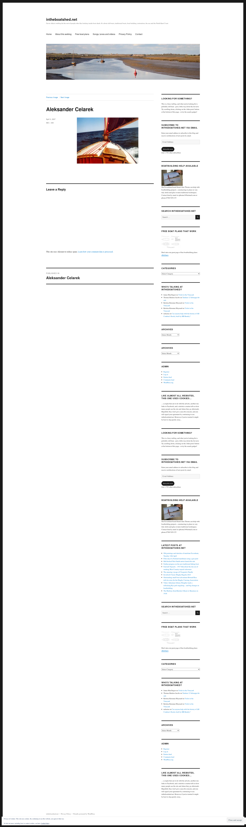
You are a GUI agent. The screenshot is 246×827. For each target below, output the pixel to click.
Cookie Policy (45, 823)
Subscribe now (168, 149)
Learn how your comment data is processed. (95, 251)
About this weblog (63, 34)
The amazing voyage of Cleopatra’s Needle (178, 572)
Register (166, 372)
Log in (165, 374)
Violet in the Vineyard (186, 295)
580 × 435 (50, 122)
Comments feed (168, 380)
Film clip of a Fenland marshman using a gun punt (180, 558)
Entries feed (167, 377)
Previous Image (52, 97)
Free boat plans (82, 34)
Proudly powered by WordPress (84, 814)
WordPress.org (168, 382)
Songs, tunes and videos (104, 34)
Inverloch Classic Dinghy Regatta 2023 (177, 575)
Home (49, 34)
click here (164, 255)
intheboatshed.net (61, 19)
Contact (138, 34)
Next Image (65, 97)
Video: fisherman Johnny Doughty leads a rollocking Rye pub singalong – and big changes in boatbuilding (181, 585)
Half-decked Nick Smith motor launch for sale (179, 561)
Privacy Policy (125, 34)
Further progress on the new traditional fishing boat (181, 564)
